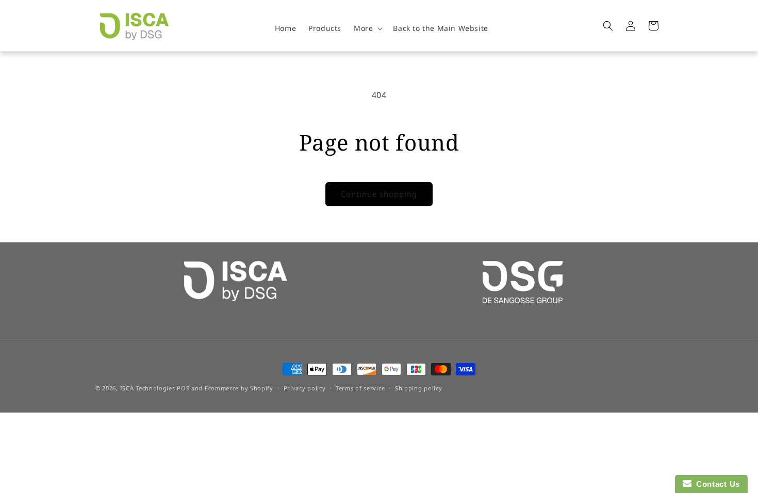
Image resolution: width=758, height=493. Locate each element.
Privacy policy (305, 388)
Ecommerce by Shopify (239, 388)
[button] (367, 28)
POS (183, 388)
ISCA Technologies (147, 388)
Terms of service (360, 388)
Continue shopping (379, 194)
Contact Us (715, 484)
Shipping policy (418, 388)
